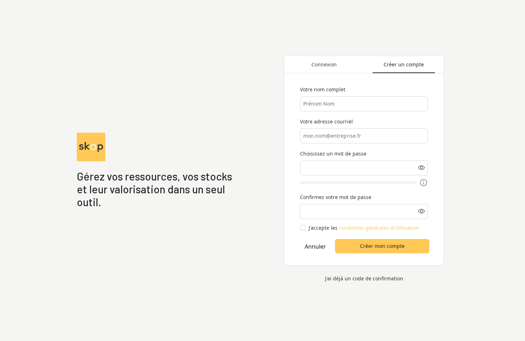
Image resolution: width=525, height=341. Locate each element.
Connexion (324, 64)
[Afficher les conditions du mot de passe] (423, 182)
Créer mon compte (382, 246)
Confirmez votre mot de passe (335, 197)
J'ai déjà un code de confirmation (364, 278)
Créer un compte (404, 64)
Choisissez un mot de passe (333, 153)
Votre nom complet (322, 89)
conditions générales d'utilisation (379, 227)
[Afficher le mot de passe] (421, 167)
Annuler (315, 246)
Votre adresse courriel (326, 121)
